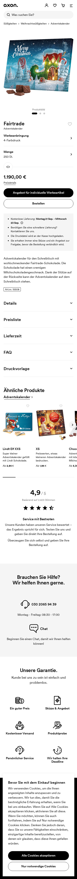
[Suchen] (7, 15)
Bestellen (38, 203)
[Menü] (71, 5)
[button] (38, 138)
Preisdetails (10, 182)
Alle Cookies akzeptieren (39, 855)
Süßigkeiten (10, 23)
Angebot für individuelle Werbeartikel (38, 193)
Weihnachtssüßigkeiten (34, 23)
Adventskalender (60, 23)
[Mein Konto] (46, 5)
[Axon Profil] (11, 5)
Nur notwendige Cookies (38, 866)
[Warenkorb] (63, 5)
